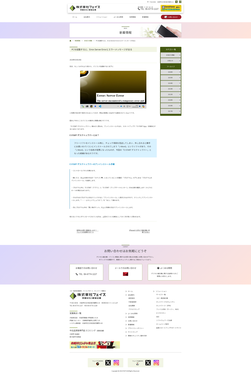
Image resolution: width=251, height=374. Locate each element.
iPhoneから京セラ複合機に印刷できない (139, 231)
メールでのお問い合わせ (125, 267)
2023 (169, 89)
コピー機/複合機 (162, 298)
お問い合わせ (173, 17)
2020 (169, 100)
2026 (169, 72)
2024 (169, 83)
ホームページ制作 (162, 324)
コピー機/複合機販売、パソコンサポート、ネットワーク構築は (88, 291)
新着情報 (145, 17)
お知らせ (170, 61)
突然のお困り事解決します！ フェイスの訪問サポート (88, 231)
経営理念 (132, 298)
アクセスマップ (134, 309)
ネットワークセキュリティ (165, 302)
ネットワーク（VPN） (164, 305)
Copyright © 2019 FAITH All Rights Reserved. (126, 371)
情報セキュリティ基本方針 (137, 336)
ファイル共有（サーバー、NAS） (168, 309)
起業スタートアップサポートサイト (168, 328)
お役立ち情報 (170, 55)
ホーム (74, 17)
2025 (169, 78)
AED (157, 317)
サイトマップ (132, 332)
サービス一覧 (161, 294)
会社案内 (87, 17)
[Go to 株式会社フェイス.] (70, 41)
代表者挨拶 (132, 302)
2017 (169, 111)
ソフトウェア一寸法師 (164, 320)
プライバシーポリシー (136, 328)
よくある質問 (118, 17)
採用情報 (132, 17)
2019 (169, 106)
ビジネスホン (161, 313)
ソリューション (101, 17)
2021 (169, 94)
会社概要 (132, 305)
